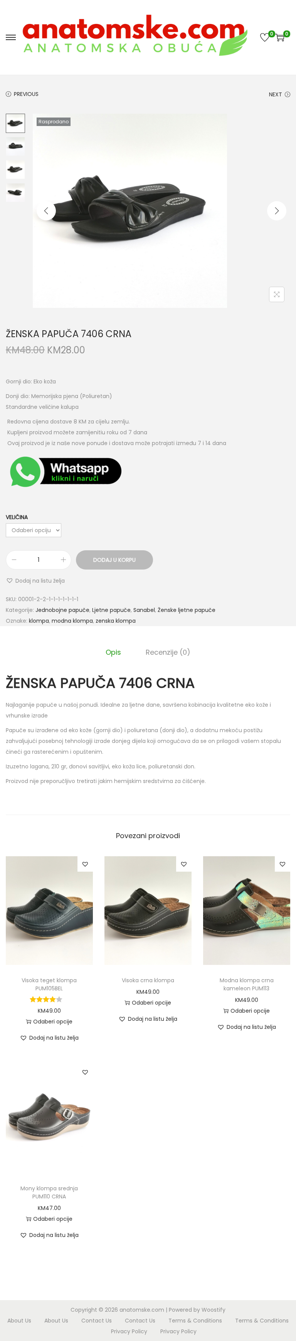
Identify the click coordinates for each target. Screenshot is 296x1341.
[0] (264, 37)
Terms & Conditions (195, 1320)
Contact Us (96, 1320)
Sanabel (144, 610)
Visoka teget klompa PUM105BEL (49, 984)
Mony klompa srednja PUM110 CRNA (49, 1192)
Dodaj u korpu (114, 560)
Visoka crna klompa (148, 980)
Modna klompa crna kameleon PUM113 (247, 984)
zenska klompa (116, 621)
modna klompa (72, 621)
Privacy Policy (129, 1331)
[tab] (113, 652)
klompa (39, 621)
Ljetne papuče (111, 610)
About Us (19, 1320)
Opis (113, 652)
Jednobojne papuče (62, 610)
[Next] (276, 210)
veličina (17, 517)
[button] (35, 580)
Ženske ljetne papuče (186, 610)
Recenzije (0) (168, 652)
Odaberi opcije (52, 1021)
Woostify (213, 1310)
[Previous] (46, 210)
